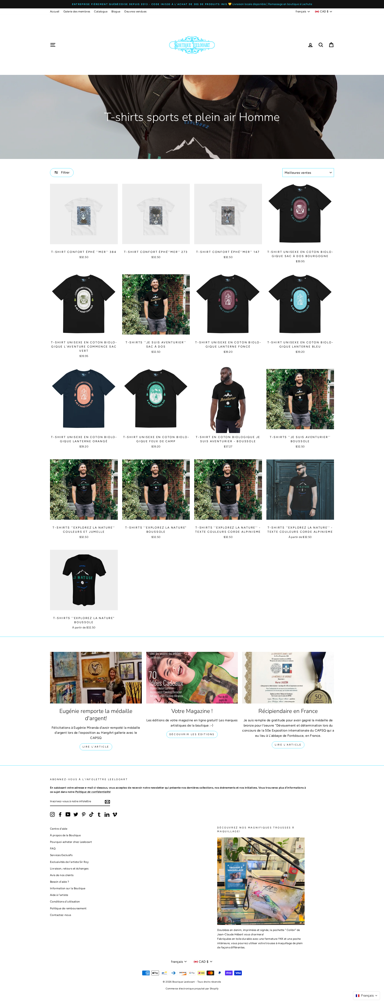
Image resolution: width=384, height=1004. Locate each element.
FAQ (53, 848)
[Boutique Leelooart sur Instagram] (52, 814)
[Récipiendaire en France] (288, 678)
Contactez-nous (60, 915)
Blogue (115, 11)
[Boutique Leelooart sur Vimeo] (114, 814)
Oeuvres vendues (135, 11)
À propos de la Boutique (65, 835)
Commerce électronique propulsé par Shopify (192, 988)
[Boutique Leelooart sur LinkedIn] (107, 814)
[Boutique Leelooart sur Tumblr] (99, 814)
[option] (192, 4)
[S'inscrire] (107, 801)
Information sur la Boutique (67, 888)
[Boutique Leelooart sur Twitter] (75, 814)
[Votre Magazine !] (192, 678)
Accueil (54, 11)
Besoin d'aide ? (59, 881)
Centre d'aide (58, 828)
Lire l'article (96, 746)
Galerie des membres (76, 11)
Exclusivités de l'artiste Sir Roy (69, 861)
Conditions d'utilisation (65, 901)
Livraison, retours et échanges (69, 868)
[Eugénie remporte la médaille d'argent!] (96, 678)
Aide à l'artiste (59, 894)
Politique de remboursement (68, 908)
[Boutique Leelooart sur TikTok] (91, 814)
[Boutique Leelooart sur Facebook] (60, 814)
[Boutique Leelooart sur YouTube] (68, 814)
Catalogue (100, 11)
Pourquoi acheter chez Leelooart (71, 841)
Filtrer (64, 172)
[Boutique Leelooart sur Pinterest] (83, 814)
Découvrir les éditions (192, 734)
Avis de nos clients (62, 875)
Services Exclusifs (61, 855)
